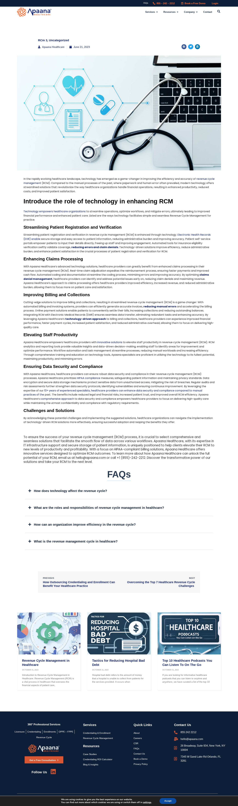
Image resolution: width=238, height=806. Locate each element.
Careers (138, 738)
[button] (219, 11)
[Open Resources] (177, 12)
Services (89, 725)
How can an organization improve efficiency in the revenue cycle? (85, 524)
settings (147, 802)
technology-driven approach (85, 319)
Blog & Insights (90, 764)
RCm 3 (42, 40)
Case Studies (90, 754)
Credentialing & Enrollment (96, 733)
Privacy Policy (141, 764)
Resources (91, 746)
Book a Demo (140, 759)
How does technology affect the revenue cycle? (70, 491)
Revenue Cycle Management (98, 738)
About (137, 733)
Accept (167, 800)
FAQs (145, 3)
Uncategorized (59, 40)
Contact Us (139, 753)
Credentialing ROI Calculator (97, 759)
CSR (136, 743)
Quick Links (143, 725)
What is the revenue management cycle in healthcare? (76, 541)
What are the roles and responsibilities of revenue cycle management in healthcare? (99, 507)
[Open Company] (197, 12)
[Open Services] (157, 12)
